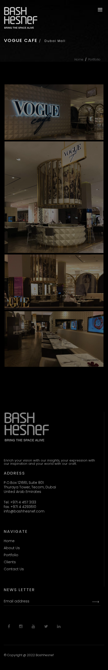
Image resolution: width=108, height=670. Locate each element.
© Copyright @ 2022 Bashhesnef (29, 655)
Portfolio (94, 59)
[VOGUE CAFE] (54, 112)
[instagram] (21, 626)
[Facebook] (9, 626)
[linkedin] (59, 626)
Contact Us (14, 569)
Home (78, 59)
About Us (12, 547)
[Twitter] (46, 626)
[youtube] (33, 626)
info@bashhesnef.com (24, 511)
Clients (10, 561)
